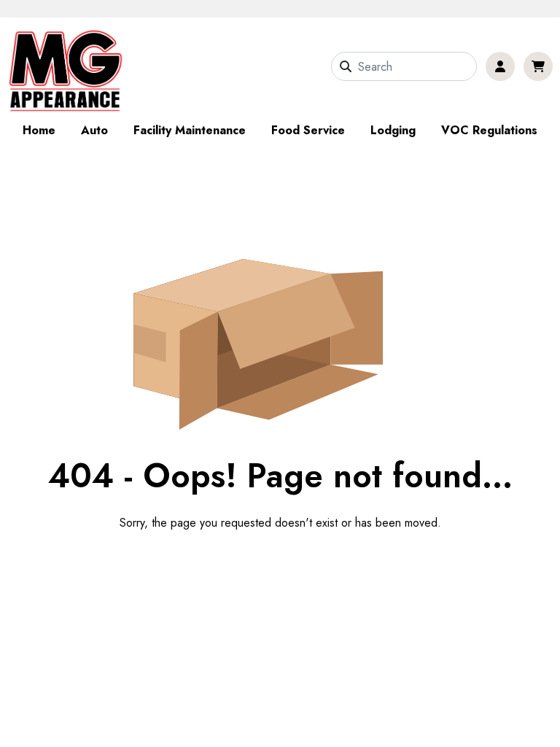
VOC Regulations (489, 130)
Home (39, 130)
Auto (94, 130)
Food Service (308, 130)
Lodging (393, 130)
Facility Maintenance (189, 130)
